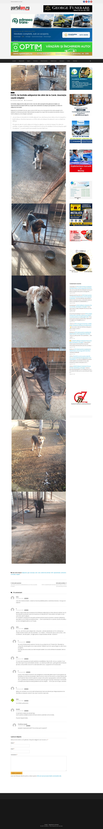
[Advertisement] (38, 784)
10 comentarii (29, 100)
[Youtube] (91, 2)
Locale (14, 61)
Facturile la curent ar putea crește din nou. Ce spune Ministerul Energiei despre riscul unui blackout (80, 358)
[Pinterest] (86, 2)
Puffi (52, 572)
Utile (68, 61)
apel (28, 572)
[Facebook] (84, 2)
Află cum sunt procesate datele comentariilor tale (49, 776)
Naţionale (21, 61)
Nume (12, 743)
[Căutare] (90, 61)
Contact (46, 824)
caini (36, 572)
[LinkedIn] (89, 2)
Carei (39, 572)
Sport (28, 61)
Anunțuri (62, 61)
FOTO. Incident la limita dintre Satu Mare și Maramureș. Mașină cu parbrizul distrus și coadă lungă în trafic (81, 315)
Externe (35, 61)
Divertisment (44, 61)
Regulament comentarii (54, 824)
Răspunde (26, 598)
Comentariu (14, 754)
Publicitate (53, 61)
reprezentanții (57, 572)
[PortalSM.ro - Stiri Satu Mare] (20, 9)
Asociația (32, 572)
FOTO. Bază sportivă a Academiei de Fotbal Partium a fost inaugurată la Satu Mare (80, 297)
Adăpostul (24, 572)
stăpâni (18, 574)
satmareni (63, 572)
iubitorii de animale (45, 572)
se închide (13, 574)
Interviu (75, 61)
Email (12, 749)
